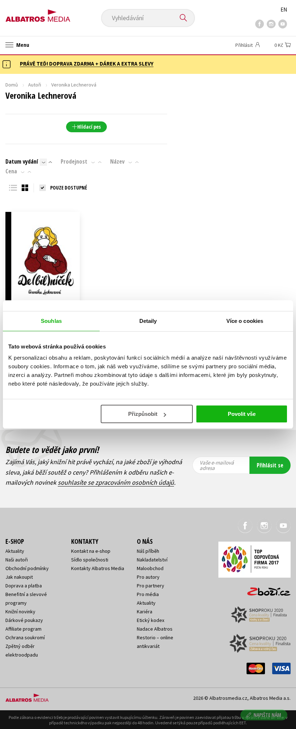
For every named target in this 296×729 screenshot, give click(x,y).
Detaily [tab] (148, 321)
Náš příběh (148, 551)
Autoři (34, 84)
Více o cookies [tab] (244, 321)
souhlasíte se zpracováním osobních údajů (116, 482)
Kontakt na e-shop (90, 551)
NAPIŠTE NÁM (267, 714)
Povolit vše (242, 414)
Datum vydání (21, 161)
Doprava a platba (23, 585)
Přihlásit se (270, 465)
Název (117, 161)
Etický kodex (150, 620)
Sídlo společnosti (89, 559)
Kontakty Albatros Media (97, 568)
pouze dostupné (68, 187)
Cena (11, 171)
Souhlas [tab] (51, 321)
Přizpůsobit (142, 414)
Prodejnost (74, 161)
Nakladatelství (152, 559)
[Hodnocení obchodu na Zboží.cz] (265, 589)
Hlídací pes (89, 126)
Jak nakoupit (19, 577)
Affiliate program (23, 629)
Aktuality (14, 551)
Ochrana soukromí (25, 637)
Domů (11, 84)
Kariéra (144, 611)
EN (283, 9)
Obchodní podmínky (27, 568)
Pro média (148, 594)
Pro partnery (150, 585)
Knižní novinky (20, 611)
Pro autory (148, 577)
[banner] (37, 13)
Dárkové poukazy (24, 620)
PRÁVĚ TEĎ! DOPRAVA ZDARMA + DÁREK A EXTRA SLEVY (86, 63)
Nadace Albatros (155, 629)
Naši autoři (16, 559)
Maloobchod (150, 568)
